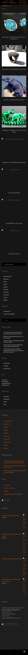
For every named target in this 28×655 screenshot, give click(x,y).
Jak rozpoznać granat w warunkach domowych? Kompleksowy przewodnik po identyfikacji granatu (13, 350)
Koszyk (5, 401)
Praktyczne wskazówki (9, 314)
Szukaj (14, 652)
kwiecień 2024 (7, 368)
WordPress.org (5, 385)
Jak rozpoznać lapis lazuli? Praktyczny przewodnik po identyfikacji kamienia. (13, 333)
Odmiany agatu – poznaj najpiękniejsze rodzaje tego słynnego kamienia (13, 345)
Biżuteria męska (7, 276)
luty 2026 (6, 365)
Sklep (5, 404)
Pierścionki (6, 294)
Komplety (6, 289)
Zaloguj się (4, 380)
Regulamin (7, 485)
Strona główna (5, 5)
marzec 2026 (6, 363)
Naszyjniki (6, 292)
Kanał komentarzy (6, 383)
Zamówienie (6, 399)
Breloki (5, 281)
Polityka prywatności (9, 488)
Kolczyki (6, 287)
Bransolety (6, 279)
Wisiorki (5, 300)
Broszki (5, 284)
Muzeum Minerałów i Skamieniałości (13, 494)
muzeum (18, 618)
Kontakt (6, 491)
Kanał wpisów (5, 381)
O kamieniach (7, 311)
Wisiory (5, 297)
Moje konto (6, 396)
